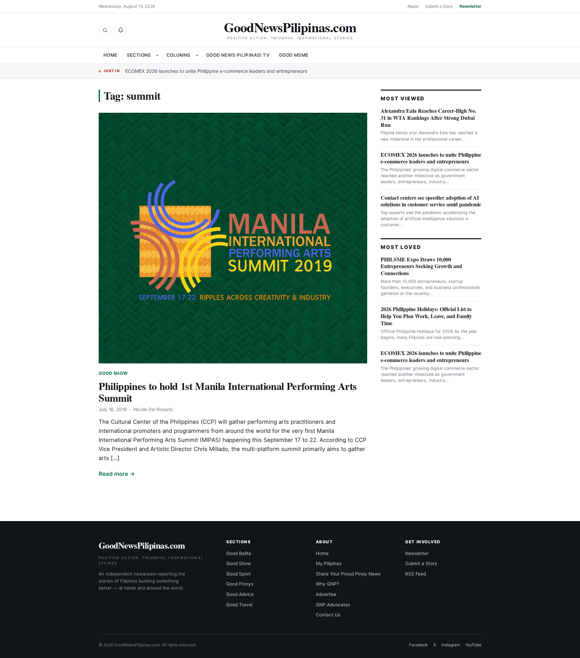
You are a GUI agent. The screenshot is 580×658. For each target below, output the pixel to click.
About (413, 6)
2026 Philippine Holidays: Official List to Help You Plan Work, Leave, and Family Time (426, 316)
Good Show (113, 373)
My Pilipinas (328, 563)
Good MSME (293, 55)
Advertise (326, 594)
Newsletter (470, 6)
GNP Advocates (333, 604)
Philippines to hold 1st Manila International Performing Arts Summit (228, 391)
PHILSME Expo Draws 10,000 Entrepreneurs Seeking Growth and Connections (421, 266)
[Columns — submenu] (197, 55)
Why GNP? (327, 584)
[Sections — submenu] (157, 55)
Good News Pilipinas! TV (238, 55)
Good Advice (240, 594)
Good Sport (238, 573)
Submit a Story (439, 6)
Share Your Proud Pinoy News (348, 573)
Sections (139, 55)
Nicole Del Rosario (153, 409)
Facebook (418, 644)
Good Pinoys (239, 584)
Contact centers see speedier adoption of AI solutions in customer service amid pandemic (431, 201)
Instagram (450, 644)
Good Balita (238, 553)
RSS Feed (415, 573)
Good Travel (239, 604)
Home (110, 55)
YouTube (473, 644)
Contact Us (328, 614)
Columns (178, 55)
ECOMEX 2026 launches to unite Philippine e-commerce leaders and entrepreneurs (216, 71)
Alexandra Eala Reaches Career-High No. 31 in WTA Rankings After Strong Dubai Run (428, 118)
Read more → (117, 473)
